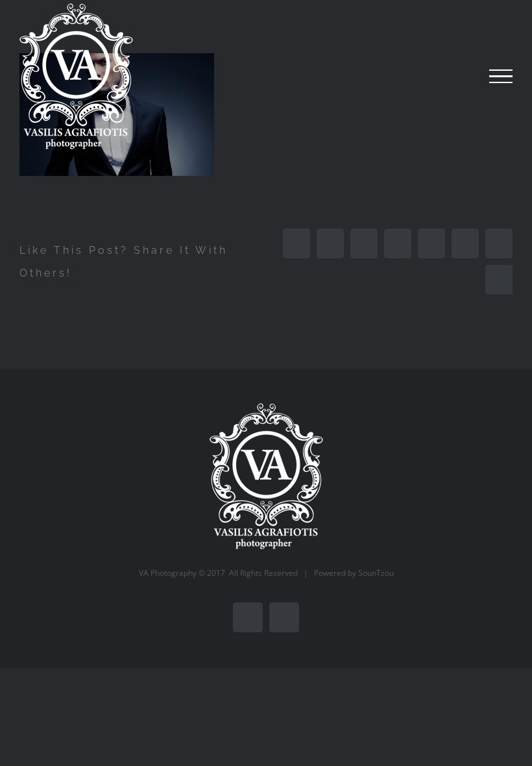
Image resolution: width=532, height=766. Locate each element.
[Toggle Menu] (501, 76)
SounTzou (376, 572)
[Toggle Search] (456, 76)
